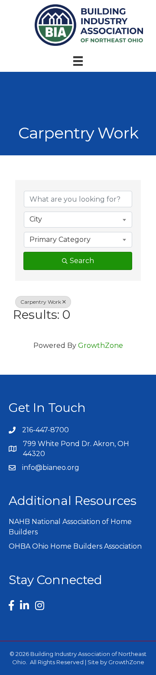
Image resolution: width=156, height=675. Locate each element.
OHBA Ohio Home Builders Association (75, 546)
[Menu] (78, 61)
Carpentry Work (40, 302)
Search (82, 261)
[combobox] (78, 219)
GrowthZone (100, 345)
